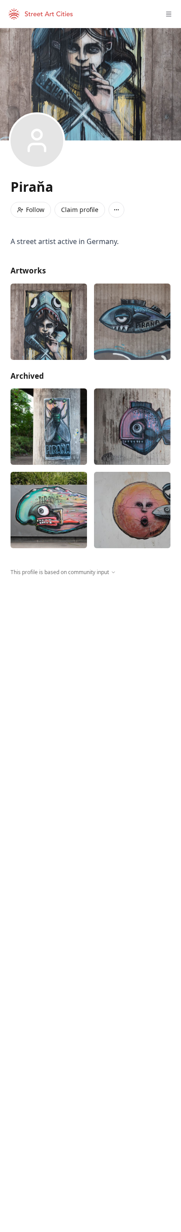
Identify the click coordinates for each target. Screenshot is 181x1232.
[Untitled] (132, 322)
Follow (35, 209)
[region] (90, 657)
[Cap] (49, 322)
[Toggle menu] (168, 14)
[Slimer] (49, 510)
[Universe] (132, 510)
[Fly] (49, 426)
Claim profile (79, 209)
